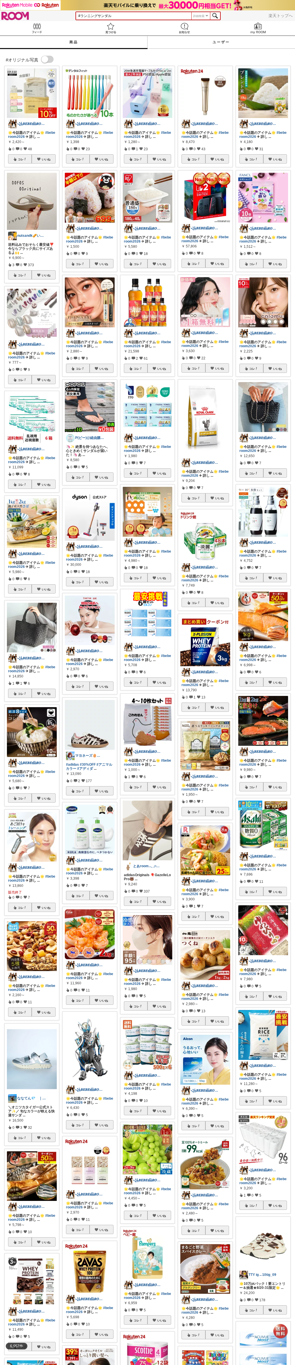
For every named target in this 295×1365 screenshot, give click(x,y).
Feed (37, 28)
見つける (111, 28)
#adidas (72, 765)
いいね (46, 159)
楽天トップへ (280, 15)
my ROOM (258, 28)
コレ (21, 159)
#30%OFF (88, 765)
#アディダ (85, 769)
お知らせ (184, 28)
